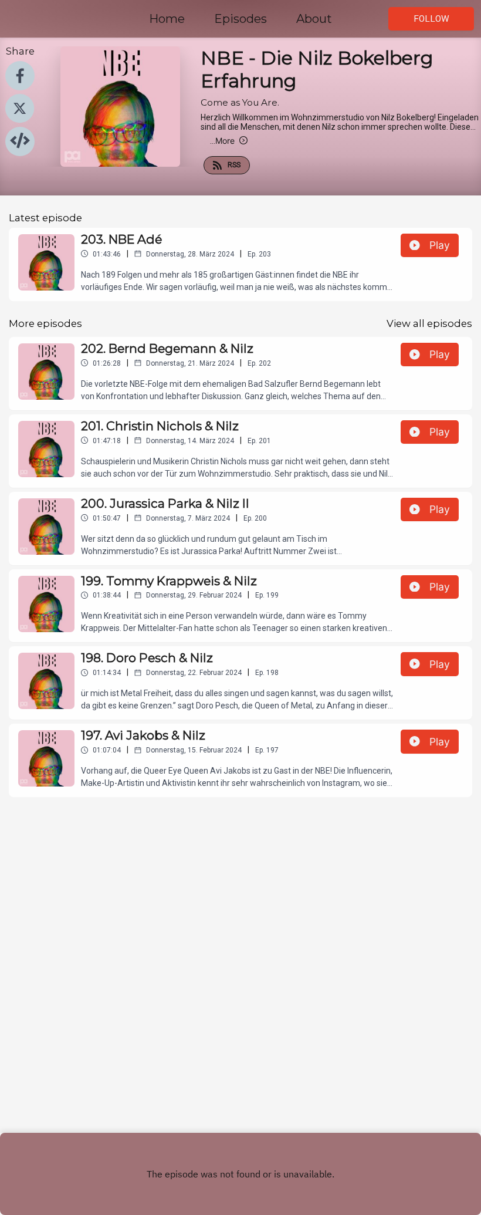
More (222, 141)
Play (439, 245)
